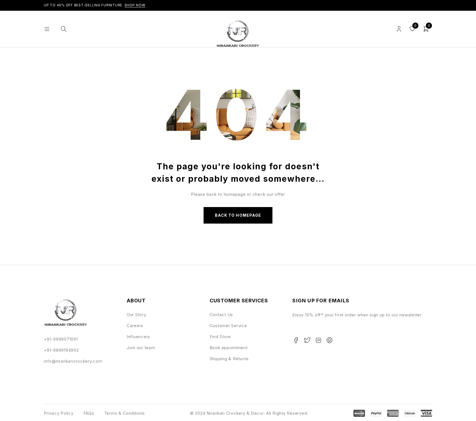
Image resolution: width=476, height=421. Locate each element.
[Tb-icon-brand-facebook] (295, 340)
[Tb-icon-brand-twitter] (307, 340)
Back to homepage (238, 215)
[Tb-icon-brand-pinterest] (329, 340)
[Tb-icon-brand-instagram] (318, 340)
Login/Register (399, 29)
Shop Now (135, 5)
